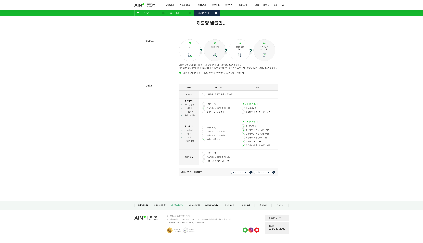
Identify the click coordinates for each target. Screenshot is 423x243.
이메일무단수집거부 (211, 205)
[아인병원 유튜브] (256, 230)
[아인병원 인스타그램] (250, 230)
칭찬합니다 (263, 205)
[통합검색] (283, 5)
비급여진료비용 (229, 205)
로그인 (257, 5)
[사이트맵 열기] (287, 5)
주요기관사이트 (275, 218)
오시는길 (280, 205)
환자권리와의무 (143, 205)
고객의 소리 (246, 205)
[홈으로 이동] (137, 13)
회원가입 (266, 5)
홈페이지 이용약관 (160, 205)
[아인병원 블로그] (245, 230)
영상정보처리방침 (194, 205)
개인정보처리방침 (177, 205)
